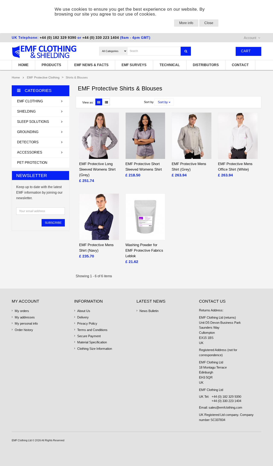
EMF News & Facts (91, 65)
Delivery (83, 317)
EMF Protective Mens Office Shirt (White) (235, 166)
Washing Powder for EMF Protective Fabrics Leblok (144, 250)
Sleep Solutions (33, 121)
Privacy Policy (87, 323)
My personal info (26, 323)
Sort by (149, 102)
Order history (24, 330)
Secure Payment (89, 336)
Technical (170, 65)
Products (51, 65)
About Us (83, 311)
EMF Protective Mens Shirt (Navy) (96, 248)
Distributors (206, 65)
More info (186, 23)
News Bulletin (148, 311)
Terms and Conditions (92, 330)
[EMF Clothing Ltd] (44, 52)
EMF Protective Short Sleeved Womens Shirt (143, 166)
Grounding (27, 132)
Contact (240, 65)
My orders (22, 311)
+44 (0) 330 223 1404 (100, 37)
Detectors (28, 142)
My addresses (25, 317)
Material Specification (92, 342)
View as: (88, 102)
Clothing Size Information (94, 348)
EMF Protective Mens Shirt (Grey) (189, 166)
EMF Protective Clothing (43, 77)
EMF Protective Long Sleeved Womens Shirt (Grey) (97, 169)
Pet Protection (32, 162)
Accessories (29, 152)
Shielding (26, 111)
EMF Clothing (30, 101)
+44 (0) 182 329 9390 (58, 37)
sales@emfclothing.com (225, 407)
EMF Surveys (134, 65)
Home (23, 65)
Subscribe (53, 222)
